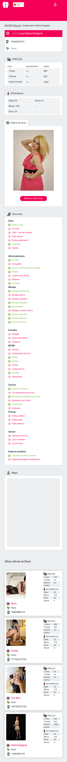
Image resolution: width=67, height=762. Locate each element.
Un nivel (15, 228)
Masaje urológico (20, 299)
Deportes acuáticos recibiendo (26, 459)
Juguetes (16, 244)
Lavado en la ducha (20, 275)
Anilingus (16, 408)
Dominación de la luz (21, 353)
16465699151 (18, 41)
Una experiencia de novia (23, 392)
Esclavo (15, 361)
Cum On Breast (18, 439)
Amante (15, 349)
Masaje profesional (20, 291)
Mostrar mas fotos (33, 198)
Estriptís (15, 334)
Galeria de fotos (18, 123)
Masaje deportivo (20, 314)
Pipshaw (15, 279)
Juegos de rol (18, 369)
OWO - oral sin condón (22, 232)
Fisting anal (17, 420)
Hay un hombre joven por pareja (26, 268)
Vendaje (15, 373)
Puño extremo (18, 423)
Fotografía (16, 264)
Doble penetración (20, 240)
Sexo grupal (17, 236)
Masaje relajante (19, 318)
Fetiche (15, 248)
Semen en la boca (20, 435)
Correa (15, 365)
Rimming (16, 283)
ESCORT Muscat (13, 25)
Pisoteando (17, 377)
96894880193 (18, 612)
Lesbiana (16, 342)
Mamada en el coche (21, 400)
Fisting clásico (18, 416)
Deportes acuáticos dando (24, 455)
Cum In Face (17, 443)
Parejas (15, 272)
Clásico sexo (17, 225)
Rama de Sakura (19, 322)
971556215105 (18, 659)
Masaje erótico (18, 295)
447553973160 (18, 706)
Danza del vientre (19, 338)
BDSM (14, 357)
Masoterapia (17, 306)
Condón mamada (19, 389)
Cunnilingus (17, 404)
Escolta (15, 260)
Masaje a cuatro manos (22, 310)
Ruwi (14, 48)
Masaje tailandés (19, 302)
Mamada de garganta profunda (26, 396)
